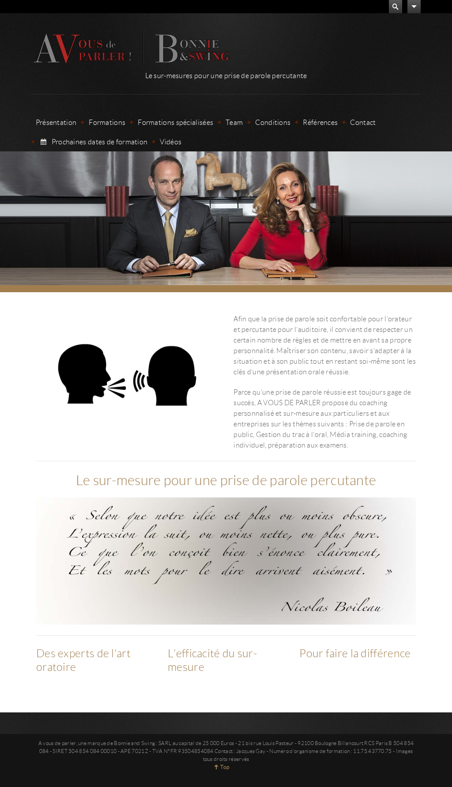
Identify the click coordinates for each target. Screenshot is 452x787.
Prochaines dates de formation (100, 141)
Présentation (56, 122)
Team (234, 122)
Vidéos (170, 141)
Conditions (272, 122)
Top (224, 767)
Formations (107, 122)
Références (320, 122)
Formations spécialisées (175, 122)
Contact (363, 122)
